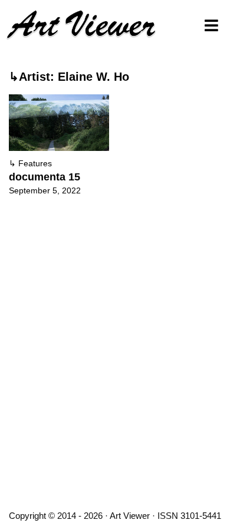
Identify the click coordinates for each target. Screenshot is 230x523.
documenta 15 (44, 177)
